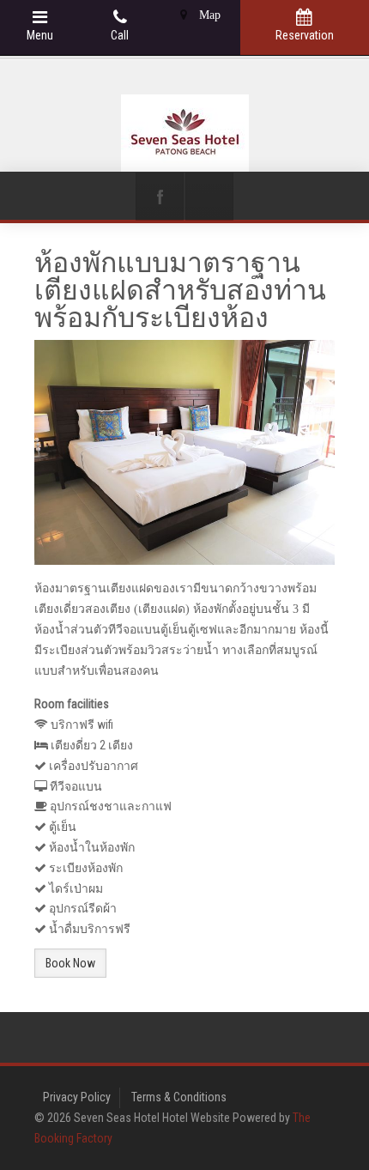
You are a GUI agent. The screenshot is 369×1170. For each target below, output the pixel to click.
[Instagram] (209, 197)
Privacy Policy (77, 1097)
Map (208, 15)
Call (120, 35)
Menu (40, 35)
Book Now (70, 963)
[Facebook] (160, 197)
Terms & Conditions (179, 1097)
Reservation (304, 35)
